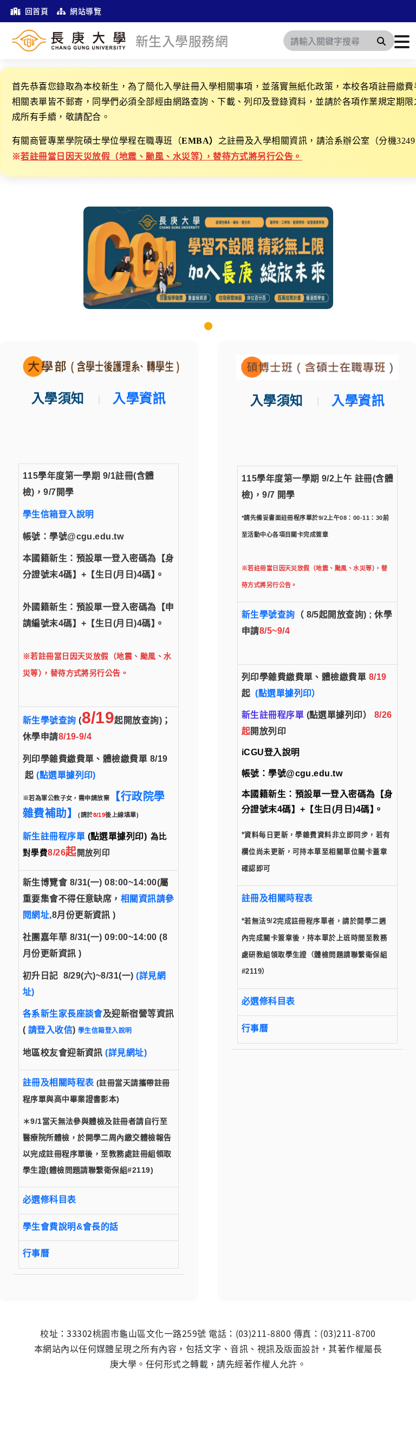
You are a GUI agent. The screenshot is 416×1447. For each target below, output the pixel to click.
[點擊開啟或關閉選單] (402, 41)
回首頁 (35, 10)
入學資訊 (139, 398)
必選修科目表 (49, 1199)
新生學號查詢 (49, 720)
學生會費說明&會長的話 (71, 1226)
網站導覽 (84, 10)
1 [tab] (208, 326)
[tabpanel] (208, 258)
